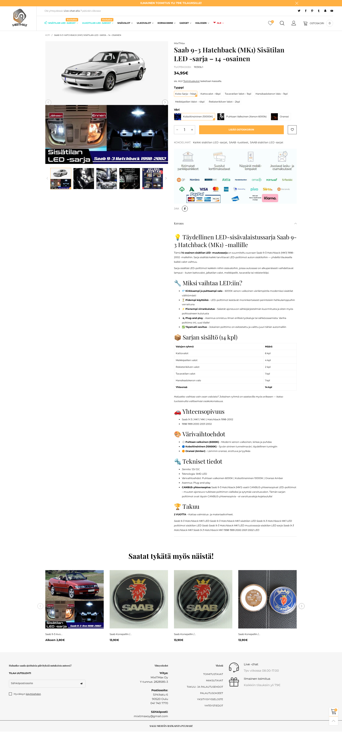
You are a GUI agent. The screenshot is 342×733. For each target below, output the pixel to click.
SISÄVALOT (123, 23)
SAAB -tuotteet (238, 142)
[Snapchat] (325, 10)
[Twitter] (299, 10)
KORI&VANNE (165, 23)
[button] (48, 103)
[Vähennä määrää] (177, 129)
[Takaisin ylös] (333, 720)
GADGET (184, 23)
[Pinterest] (312, 10)
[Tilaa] (81, 684)
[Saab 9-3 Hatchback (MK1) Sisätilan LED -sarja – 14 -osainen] (106, 102)
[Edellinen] (47, 178)
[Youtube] (332, 10)
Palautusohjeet (211, 693)
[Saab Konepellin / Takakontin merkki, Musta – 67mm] (139, 599)
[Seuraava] (166, 178)
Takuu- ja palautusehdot (205, 686)
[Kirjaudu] (294, 23)
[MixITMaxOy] (19, 18)
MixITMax (179, 43)
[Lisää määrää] (192, 129)
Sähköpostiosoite (22, 683)
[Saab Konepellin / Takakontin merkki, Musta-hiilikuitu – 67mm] (203, 599)
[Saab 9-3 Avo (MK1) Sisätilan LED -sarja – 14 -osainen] (74, 599)
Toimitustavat (213, 674)
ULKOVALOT (144, 23)
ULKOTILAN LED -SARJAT (97, 22)
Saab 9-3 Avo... (54, 634)
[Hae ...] (282, 23)
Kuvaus (179, 223)
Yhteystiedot (213, 705)
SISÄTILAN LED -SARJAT (62, 22)
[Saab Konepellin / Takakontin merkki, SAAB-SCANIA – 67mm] (267, 599)
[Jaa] (185, 209)
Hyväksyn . (27, 693)
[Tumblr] (318, 10)
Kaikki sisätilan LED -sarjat (210, 142)
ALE (219, 23)
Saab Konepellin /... (121, 634)
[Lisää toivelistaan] (292, 129)
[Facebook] (305, 10)
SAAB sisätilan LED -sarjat (266, 142)
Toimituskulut (191, 81)
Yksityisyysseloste (210, 699)
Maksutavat (214, 680)
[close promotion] (297, 3)
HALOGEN (201, 23)
